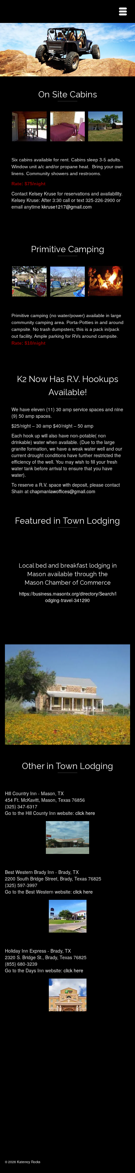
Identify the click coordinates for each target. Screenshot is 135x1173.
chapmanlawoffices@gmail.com (63, 491)
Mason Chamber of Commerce (68, 582)
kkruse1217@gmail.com (67, 206)
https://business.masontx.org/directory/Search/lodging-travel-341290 (67, 596)
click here (85, 813)
